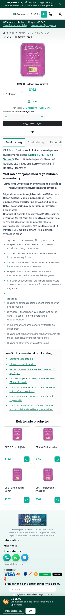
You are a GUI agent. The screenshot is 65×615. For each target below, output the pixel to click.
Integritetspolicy (13, 610)
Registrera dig (15, 2)
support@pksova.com (13, 564)
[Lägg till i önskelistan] (17, 441)
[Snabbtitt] (11, 441)
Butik (12, 33)
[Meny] (4, 14)
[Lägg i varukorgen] (27, 459)
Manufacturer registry (15, 25)
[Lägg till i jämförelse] (22, 441)
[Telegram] (25, 558)
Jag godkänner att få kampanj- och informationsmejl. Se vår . (35, 595)
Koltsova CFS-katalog (21, 358)
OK (30, 610)
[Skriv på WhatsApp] (16, 558)
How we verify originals (43, 25)
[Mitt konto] (60, 14)
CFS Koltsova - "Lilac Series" (34, 33)
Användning (36, 142)
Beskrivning (14, 142)
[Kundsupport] (51, 14)
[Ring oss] (7, 558)
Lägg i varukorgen (32, 123)
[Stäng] (60, 4)
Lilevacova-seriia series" (23, 364)
